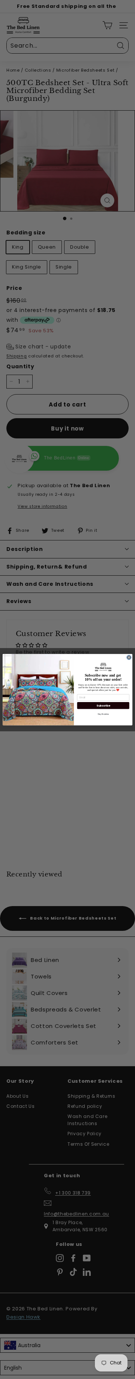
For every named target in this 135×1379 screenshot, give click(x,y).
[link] (103, 667)
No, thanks (103, 713)
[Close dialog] (129, 657)
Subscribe (103, 705)
